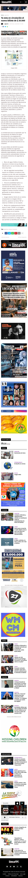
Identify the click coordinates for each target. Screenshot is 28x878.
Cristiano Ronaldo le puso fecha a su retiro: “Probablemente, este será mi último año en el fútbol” (20, 685)
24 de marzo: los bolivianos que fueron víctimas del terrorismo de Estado (20, 852)
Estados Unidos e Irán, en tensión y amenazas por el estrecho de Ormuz (20, 785)
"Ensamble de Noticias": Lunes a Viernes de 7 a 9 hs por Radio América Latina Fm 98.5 (20, 841)
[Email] (19, 233)
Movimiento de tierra (19, 453)
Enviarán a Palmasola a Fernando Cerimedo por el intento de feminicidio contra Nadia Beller (20, 648)
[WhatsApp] (7, 26)
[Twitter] (5, 26)
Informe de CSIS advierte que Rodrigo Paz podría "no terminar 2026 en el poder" (20, 659)
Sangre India (17, 474)
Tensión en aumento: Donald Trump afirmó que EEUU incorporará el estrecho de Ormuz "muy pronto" (20, 762)
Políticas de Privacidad (13, 874)
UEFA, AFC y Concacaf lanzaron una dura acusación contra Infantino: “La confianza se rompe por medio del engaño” (20, 697)
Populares (5, 824)
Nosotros (21, 875)
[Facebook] (3, 26)
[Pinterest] (15, 233)
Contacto (7, 875)
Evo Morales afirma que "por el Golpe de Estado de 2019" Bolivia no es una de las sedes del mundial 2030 (20, 710)
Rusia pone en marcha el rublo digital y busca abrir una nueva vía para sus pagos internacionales (20, 531)
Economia (15, 229)
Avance (10, 229)
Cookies (4, 874)
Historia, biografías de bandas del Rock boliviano (20, 829)
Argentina (6, 15)
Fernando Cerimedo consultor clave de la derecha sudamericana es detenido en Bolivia (20, 670)
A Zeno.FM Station (4, 820)
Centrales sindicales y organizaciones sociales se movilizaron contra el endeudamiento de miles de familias (20, 518)
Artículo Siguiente (22, 237)
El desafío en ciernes (19, 463)
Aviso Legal (22, 874)
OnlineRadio (14, 875)
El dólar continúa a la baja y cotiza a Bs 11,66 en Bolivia (20, 542)
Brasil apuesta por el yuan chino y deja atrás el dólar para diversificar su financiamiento (20, 774)
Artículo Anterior (5, 237)
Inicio (2, 15)
